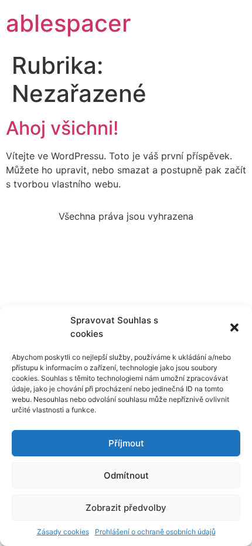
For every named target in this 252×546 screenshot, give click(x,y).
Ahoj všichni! (62, 128)
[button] (234, 327)
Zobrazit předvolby (126, 507)
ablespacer (68, 23)
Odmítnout (126, 475)
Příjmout (126, 443)
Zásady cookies (63, 531)
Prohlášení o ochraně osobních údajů (155, 531)
